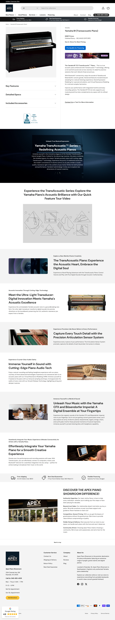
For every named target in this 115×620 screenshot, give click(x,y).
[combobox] (57, 8)
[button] (108, 8)
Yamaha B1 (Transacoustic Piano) (18, 24)
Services (32, 15)
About (76, 15)
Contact (83, 15)
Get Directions (12, 598)
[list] (31, 52)
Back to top (57, 542)
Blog (89, 15)
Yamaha (67, 28)
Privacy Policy (94, 613)
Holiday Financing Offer (13, 1)
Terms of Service (105, 613)
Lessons (43, 15)
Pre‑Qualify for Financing (75, 48)
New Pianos (10, 15)
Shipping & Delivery (50, 560)
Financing (51, 15)
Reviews (66, 560)
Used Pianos (22, 15)
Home (7, 24)
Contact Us (47, 556)
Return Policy (48, 563)
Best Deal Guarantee (50, 567)
